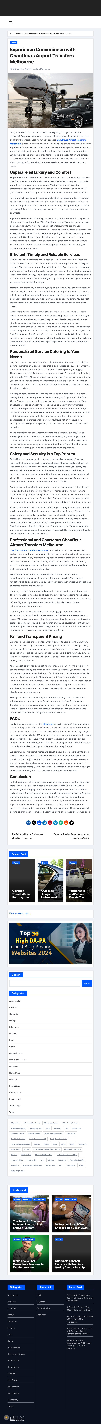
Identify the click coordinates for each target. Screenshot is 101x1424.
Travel (13, 42)
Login (39, 1295)
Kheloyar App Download (43, 1155)
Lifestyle (13, 1079)
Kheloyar (14, 1155)
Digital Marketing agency (53, 1134)
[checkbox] (6, 1417)
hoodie (26, 1149)
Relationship (15, 1092)
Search (16, 974)
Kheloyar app (26, 1155)
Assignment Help (36, 1128)
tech (60, 1165)
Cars (66, 1128)
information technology (72, 1149)
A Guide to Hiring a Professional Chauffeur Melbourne (49, 897)
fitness (46, 1144)
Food (11, 1040)
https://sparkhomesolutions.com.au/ (46, 1149)
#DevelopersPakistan (70, 1123)
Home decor (15, 1149)
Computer (14, 1014)
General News (15, 1053)
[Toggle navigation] (11, 22)
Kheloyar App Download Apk (67, 1155)
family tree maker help (58, 1139)
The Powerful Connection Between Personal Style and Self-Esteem (29, 1224)
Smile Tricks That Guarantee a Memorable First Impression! (28, 1264)
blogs (48, 1128)
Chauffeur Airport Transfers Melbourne (29, 550)
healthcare (82, 1144)
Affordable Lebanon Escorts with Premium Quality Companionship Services (70, 1265)
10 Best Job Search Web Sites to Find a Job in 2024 (71, 1226)
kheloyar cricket (17, 1160)
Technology (14, 1105)
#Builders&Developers (32, 1123)
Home (12, 33)
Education (14, 1027)
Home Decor (15, 1066)
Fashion (12, 1033)
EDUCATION (71, 1134)
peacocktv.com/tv (76, 1160)
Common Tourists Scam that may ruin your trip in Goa (21, 895)
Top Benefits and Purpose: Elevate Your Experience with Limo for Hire (77, 899)
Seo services (50, 1165)
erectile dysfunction (18, 1139)
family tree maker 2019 (37, 1139)
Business (13, 1007)
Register (41, 1301)
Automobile (14, 1001)
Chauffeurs (48, 724)
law (42, 1160)
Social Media (15, 1099)
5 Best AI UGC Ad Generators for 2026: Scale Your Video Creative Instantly (79, 1344)
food (55, 1144)
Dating (12, 1020)
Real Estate (14, 1086)
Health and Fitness (18, 1059)
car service (76, 1128)
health (72, 1144)
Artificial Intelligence (18, 1128)
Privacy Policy (43, 1308)
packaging (62, 1160)
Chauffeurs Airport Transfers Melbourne (32, 69)
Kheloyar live (31, 1160)
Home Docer (15, 1073)
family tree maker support (20, 1144)
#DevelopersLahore (51, 1123)
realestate (15, 1165)
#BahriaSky (15, 1123)
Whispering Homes (17, 1171)
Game (12, 1046)
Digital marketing (34, 1134)
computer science (17, 1134)
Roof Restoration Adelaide (32, 1165)
